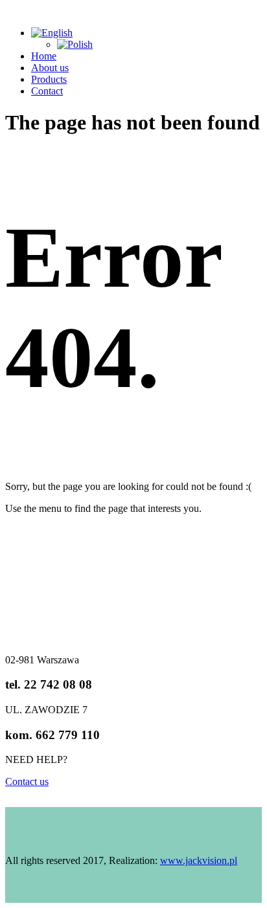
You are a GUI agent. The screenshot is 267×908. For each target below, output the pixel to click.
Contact (47, 90)
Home (43, 55)
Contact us (27, 781)
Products (49, 79)
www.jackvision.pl (198, 860)
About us (50, 67)
